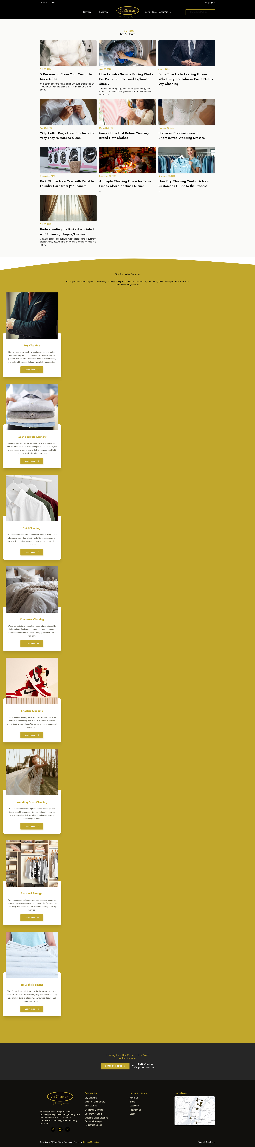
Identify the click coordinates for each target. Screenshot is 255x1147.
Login (206, 3)
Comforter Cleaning (94, 1110)
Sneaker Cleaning (93, 1114)
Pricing (147, 12)
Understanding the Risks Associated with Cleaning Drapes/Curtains (67, 231)
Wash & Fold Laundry (95, 1102)
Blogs (154, 12)
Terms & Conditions (206, 1142)
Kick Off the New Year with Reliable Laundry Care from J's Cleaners (67, 183)
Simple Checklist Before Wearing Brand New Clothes (124, 135)
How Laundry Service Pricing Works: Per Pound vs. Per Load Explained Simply (127, 79)
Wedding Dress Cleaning (96, 1118)
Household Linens (93, 1125)
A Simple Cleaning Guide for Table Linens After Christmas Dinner (125, 183)
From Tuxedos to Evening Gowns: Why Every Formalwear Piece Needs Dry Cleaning (185, 79)
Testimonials (135, 1110)
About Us (163, 12)
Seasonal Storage (93, 1121)
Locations (103, 12)
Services (87, 12)
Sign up (212, 3)
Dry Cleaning (91, 1098)
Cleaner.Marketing (91, 1142)
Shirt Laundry (91, 1106)
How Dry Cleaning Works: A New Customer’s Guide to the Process (183, 183)
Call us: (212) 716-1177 (48, 2)
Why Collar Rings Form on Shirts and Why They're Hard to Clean (67, 135)
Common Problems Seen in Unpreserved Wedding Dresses (181, 135)
